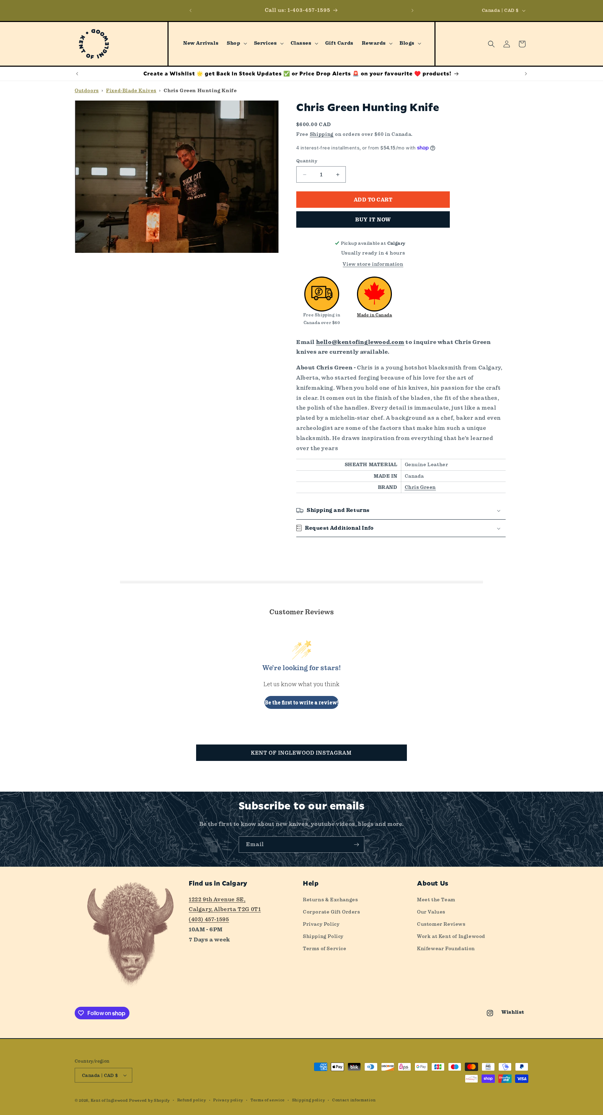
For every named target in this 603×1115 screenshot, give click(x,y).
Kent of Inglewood (109, 1100)
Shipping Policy (323, 936)
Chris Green (420, 487)
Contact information (353, 1100)
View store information (373, 264)
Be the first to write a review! (301, 702)
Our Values (431, 912)
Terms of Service (325, 948)
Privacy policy (228, 1100)
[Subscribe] (356, 844)
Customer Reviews (441, 924)
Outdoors (87, 90)
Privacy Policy (321, 924)
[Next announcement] (412, 10)
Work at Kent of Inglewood (451, 936)
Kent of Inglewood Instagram (301, 753)
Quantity (306, 160)
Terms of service (268, 1100)
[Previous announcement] (190, 10)
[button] (236, 43)
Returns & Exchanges (330, 899)
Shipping (322, 134)
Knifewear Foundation (446, 948)
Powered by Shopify (149, 1100)
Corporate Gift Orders (331, 912)
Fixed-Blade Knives (131, 90)
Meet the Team (436, 899)
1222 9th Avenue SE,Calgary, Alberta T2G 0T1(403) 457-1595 (225, 909)
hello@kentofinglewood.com (360, 342)
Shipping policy (308, 1100)
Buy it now (373, 220)
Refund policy (191, 1100)
